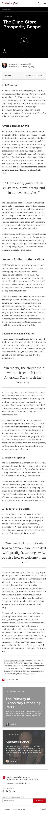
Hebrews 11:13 (27, 275)
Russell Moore (9, 660)
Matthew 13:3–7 (9, 591)
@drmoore (20, 660)
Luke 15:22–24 (34, 645)
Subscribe (39, 800)
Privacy (23, 809)
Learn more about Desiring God (17, 783)
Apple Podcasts (30, 75)
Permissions (16, 809)
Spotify (40, 75)
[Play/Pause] (24, 41)
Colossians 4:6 (32, 475)
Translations (6, 809)
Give (43, 809)
